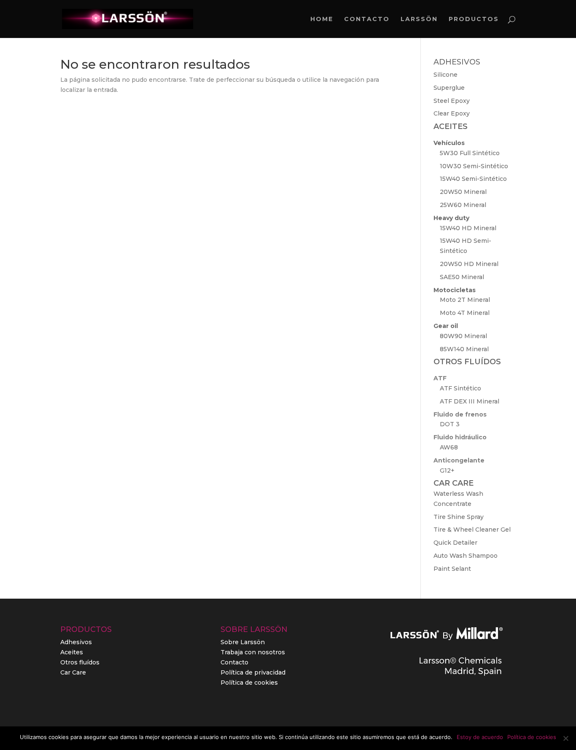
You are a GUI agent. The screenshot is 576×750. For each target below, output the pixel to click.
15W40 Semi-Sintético (473, 179)
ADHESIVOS (456, 62)
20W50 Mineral (463, 192)
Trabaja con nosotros (253, 652)
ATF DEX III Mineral (469, 401)
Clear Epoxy (451, 113)
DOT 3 (450, 424)
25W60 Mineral (463, 205)
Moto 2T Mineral (465, 300)
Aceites (71, 652)
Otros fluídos (80, 662)
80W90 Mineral (463, 336)
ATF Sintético (460, 388)
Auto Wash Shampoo (465, 555)
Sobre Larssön (243, 642)
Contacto (367, 19)
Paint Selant (452, 569)
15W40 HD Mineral (468, 228)
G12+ (447, 470)
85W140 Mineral (464, 349)
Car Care (73, 672)
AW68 (449, 447)
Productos (474, 19)
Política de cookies (249, 682)
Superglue (449, 87)
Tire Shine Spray (458, 517)
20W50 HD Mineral (469, 264)
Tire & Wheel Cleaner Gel (472, 529)
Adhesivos (76, 642)
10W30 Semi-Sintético (474, 166)
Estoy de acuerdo (480, 737)
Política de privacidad (253, 672)
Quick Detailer (455, 542)
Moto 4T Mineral (465, 313)
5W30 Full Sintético (470, 153)
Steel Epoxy (451, 101)
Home (321, 19)
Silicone (445, 74)
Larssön (419, 19)
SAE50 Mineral (462, 277)
